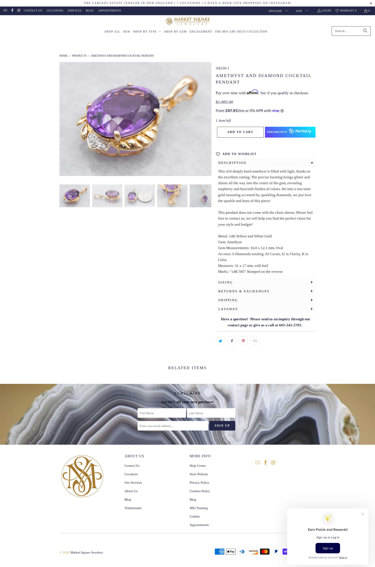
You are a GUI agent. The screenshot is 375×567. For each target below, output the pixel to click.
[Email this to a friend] (255, 340)
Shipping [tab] (228, 300)
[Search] (365, 31)
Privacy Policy (199, 482)
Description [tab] (232, 162)
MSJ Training (199, 508)
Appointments (109, 10)
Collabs (195, 516)
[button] (147, 32)
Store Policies (199, 474)
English (276, 11)
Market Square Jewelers (87, 552)
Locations (55, 10)
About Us (131, 491)
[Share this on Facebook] (232, 340)
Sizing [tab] (225, 282)
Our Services (133, 482)
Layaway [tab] (228, 309)
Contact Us (33, 10)
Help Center (198, 465)
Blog (90, 10)
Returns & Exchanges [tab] (244, 291)
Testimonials (133, 508)
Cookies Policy (200, 491)
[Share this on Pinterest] (243, 340)
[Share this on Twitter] (220, 340)
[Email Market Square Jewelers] (5, 10)
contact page (238, 325)
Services (75, 10)
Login (326, 10)
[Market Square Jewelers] (187, 21)
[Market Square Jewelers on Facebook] (12, 10)
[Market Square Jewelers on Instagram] (19, 10)
